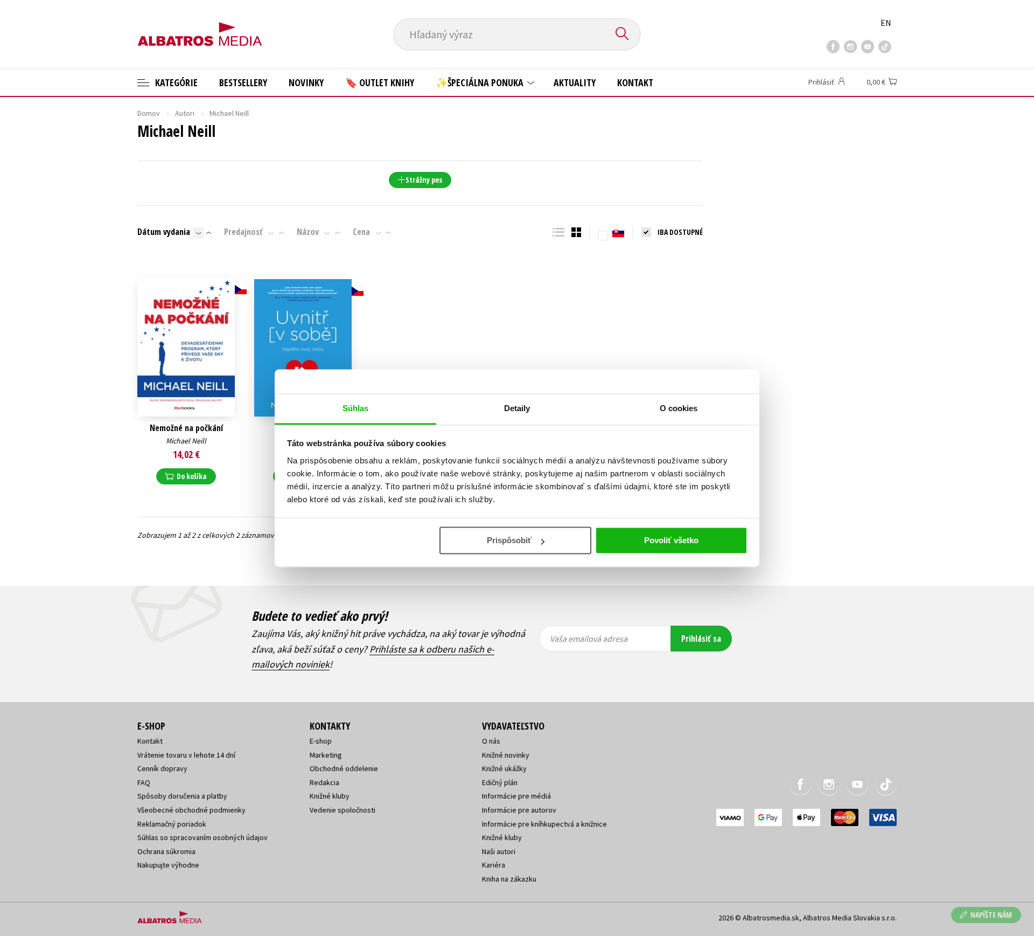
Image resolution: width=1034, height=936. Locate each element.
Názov (308, 231)
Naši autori (498, 851)
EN (886, 22)
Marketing (326, 755)
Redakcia (324, 782)
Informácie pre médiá (516, 796)
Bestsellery (243, 82)
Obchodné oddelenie (344, 768)
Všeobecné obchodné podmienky (191, 810)
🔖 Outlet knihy (379, 82)
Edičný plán (500, 782)
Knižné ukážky (504, 768)
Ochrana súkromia (166, 851)
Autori (184, 113)
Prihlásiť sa (701, 638)
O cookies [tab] (679, 408)
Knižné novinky (505, 755)
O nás (491, 741)
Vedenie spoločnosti (342, 810)
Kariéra (493, 865)
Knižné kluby (330, 796)
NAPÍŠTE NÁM (991, 915)
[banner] (199, 25)
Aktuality (575, 82)
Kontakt (635, 82)
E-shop (321, 741)
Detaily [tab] (517, 408)
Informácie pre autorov (519, 810)
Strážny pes (424, 180)
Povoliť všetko (671, 540)
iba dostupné (680, 232)
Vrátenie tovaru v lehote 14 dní (186, 755)
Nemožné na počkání (186, 428)
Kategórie (175, 82)
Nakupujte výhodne (168, 865)
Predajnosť (243, 231)
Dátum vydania (163, 231)
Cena (361, 231)
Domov (148, 113)
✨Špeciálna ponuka (481, 82)
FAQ (143, 782)
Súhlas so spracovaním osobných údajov (202, 837)
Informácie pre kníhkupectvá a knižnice (544, 824)
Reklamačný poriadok (171, 824)
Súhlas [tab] (356, 408)
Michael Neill (186, 441)
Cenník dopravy (162, 768)
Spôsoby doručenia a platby (182, 796)
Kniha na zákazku (509, 879)
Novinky (306, 82)
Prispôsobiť (509, 540)
